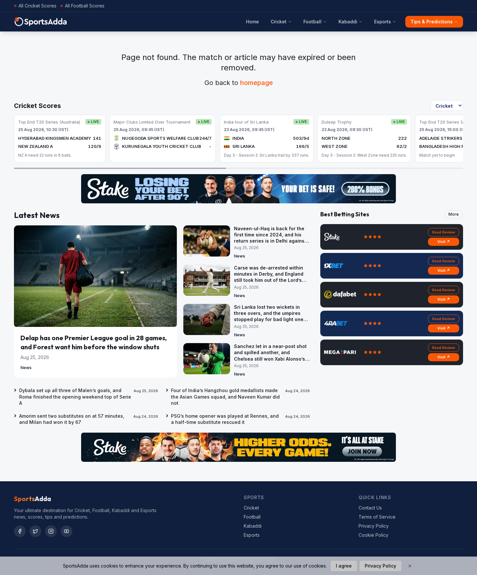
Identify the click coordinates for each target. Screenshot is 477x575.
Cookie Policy (373, 535)
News (25, 367)
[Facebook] (20, 531)
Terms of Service (377, 517)
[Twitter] (35, 531)
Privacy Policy (374, 526)
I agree (344, 566)
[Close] (409, 565)
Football (312, 21)
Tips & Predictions (431, 21)
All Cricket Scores (37, 5)
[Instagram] (51, 531)
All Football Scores (84, 5)
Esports (382, 21)
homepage (256, 83)
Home (252, 21)
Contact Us (370, 507)
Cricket (279, 21)
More (453, 214)
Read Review (443, 232)
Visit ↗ (443, 241)
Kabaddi (347, 21)
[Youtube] (66, 531)
